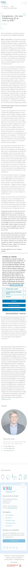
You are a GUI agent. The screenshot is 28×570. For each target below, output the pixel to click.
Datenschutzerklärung (16, 285)
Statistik (8, 296)
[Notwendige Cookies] (4, 289)
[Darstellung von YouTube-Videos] (4, 293)
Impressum (23, 313)
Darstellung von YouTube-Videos (14, 293)
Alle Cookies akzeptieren (14, 309)
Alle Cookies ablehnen (14, 305)
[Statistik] (4, 297)
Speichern (14, 301)
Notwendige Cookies (12, 289)
